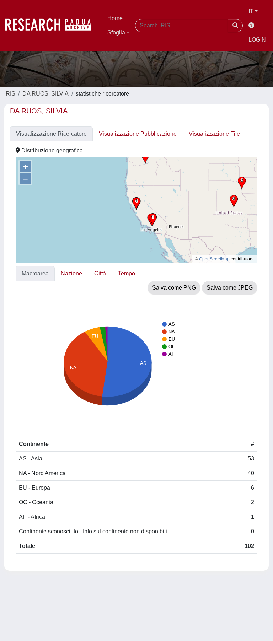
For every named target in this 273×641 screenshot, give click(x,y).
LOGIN (257, 40)
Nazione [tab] (71, 273)
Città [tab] (100, 273)
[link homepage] (51, 25)
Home (115, 18)
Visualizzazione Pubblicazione (138, 134)
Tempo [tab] (126, 273)
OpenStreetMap (214, 259)
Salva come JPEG (230, 288)
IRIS (9, 94)
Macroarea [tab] (35, 273)
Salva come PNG (174, 288)
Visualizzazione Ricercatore (51, 134)
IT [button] (250, 11)
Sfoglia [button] (116, 32)
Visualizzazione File (214, 134)
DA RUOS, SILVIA (45, 94)
